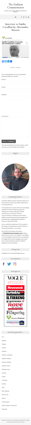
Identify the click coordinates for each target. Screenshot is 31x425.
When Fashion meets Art (9, 405)
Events (4, 347)
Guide (3, 376)
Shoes (3, 398)
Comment (5, 116)
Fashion (4, 351)
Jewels (4, 384)
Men (3, 387)
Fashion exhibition (7, 355)
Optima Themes (20, 422)
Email (4, 87)
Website (4, 94)
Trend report (5, 402)
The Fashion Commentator (15, 6)
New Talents (5, 391)
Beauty (4, 340)
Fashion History (6, 358)
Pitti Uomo (5, 394)
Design (4, 344)
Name (4, 79)
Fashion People (6, 362)
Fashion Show (6, 366)
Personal (4, 409)
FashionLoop (6, 369)
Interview (4, 380)
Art (3, 337)
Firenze (4, 373)
